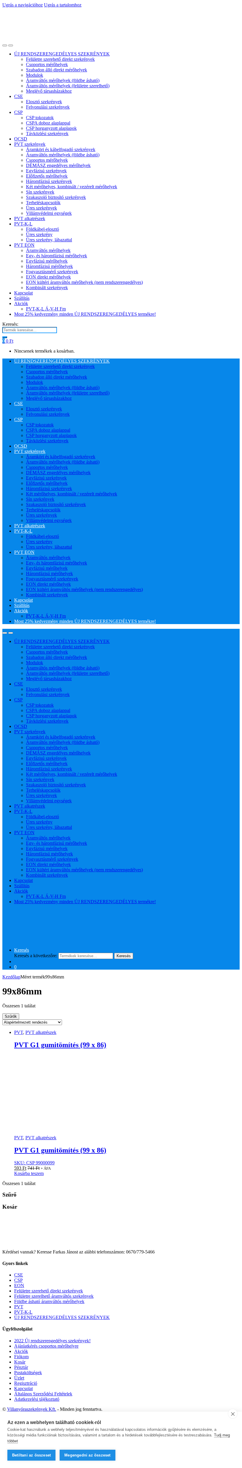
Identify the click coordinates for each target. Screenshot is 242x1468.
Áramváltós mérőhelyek (48, 250)
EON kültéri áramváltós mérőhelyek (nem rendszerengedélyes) (84, 282)
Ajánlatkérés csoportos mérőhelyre (46, 1345)
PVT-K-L (23, 223)
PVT (18, 1032)
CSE (18, 96)
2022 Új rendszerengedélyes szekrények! (52, 1340)
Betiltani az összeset (31, 1455)
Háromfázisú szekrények (49, 181)
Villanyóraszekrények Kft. (31, 1409)
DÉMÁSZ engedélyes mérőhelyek (58, 165)
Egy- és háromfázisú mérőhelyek (56, 255)
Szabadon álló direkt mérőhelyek (56, 69)
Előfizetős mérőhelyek (47, 176)
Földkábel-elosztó (42, 229)
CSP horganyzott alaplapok (51, 128)
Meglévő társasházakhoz (49, 91)
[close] (233, 1414)
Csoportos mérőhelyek (47, 64)
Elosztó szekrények (44, 101)
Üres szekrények (41, 207)
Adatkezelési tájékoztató (36, 1399)
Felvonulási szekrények (48, 106)
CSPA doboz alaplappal (48, 122)
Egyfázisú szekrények (46, 170)
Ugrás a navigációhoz (22, 4)
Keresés (21, 950)
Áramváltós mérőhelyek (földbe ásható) (62, 80)
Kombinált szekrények (47, 287)
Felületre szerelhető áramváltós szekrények (54, 1296)
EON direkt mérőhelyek (48, 276)
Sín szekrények (40, 191)
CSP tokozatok (40, 117)
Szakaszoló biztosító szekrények (56, 197)
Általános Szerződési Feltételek (43, 1393)
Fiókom (21, 1356)
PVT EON (24, 245)
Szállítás (22, 298)
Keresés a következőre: (35, 955)
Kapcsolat (23, 292)
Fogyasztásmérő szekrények (52, 271)
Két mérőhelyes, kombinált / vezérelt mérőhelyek (71, 186)
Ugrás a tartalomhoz (62, 4)
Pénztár (21, 1367)
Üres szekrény (39, 234)
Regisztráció (25, 1383)
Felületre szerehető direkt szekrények (60, 59)
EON (19, 1285)
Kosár (19, 1361)
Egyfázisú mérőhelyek (47, 261)
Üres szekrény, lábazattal (49, 239)
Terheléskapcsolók (43, 202)
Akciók (21, 303)
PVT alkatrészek (29, 218)
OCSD (20, 138)
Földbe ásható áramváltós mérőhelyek (49, 1301)
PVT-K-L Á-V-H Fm (46, 308)
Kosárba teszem (29, 1173)
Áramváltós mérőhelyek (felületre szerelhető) (67, 85)
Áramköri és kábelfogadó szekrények (60, 149)
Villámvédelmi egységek (49, 213)
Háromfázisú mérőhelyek (49, 266)
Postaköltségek (28, 1372)
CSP (18, 112)
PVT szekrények (29, 144)
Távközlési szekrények (47, 133)
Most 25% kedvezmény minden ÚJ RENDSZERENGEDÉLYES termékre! (85, 314)
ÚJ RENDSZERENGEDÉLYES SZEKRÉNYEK (62, 53)
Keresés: (10, 324)
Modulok (34, 75)
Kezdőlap (11, 976)
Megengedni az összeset (87, 1455)
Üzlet (19, 1377)
